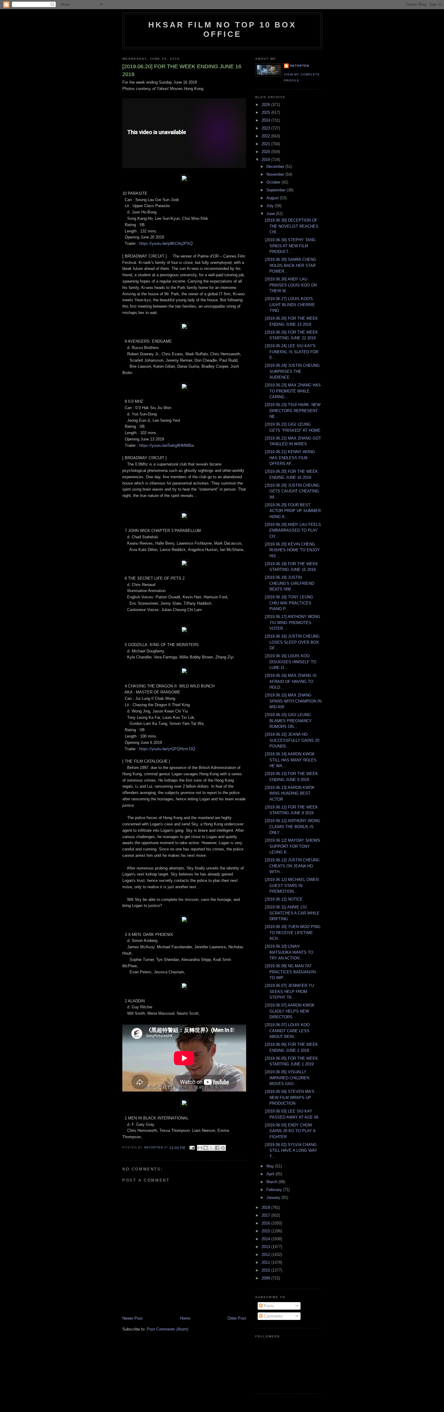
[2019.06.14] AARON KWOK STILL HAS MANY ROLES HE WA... (291, 760)
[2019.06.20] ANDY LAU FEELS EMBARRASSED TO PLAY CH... (293, 530)
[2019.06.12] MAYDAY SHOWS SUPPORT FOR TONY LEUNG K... (292, 846)
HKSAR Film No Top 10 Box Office (222, 29)
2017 (266, 1215)
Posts (268, 1306)
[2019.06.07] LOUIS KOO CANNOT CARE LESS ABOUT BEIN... (287, 1031)
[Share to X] (211, 1148)
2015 (266, 1231)
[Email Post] (191, 1147)
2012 (266, 1254)
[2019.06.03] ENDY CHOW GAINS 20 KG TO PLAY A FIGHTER (290, 1131)
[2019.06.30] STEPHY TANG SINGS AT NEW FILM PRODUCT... (290, 246)
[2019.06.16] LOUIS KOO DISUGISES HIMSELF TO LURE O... (290, 662)
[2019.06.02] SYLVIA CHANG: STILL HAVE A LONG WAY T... (291, 1150)
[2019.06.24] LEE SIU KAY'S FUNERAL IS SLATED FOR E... (291, 352)
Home (185, 1318)
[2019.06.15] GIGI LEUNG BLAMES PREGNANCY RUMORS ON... (288, 720)
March (272, 1182)
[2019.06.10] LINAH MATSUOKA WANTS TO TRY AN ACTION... (289, 952)
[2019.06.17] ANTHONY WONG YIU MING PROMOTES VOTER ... (292, 622)
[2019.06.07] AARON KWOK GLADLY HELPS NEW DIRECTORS (290, 1011)
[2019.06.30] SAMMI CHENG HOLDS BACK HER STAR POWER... (290, 265)
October (274, 182)
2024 (266, 120)
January (274, 1197)
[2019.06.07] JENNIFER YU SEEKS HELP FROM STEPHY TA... (289, 991)
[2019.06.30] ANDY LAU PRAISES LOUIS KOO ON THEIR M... (291, 285)
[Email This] (200, 1148)
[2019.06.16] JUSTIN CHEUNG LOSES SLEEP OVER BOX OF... (292, 642)
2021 (266, 144)
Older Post (236, 1318)
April (270, 1174)
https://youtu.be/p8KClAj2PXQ (166, 243)
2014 (266, 1239)
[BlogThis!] (206, 1148)
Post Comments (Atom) (167, 1329)
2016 (266, 1223)
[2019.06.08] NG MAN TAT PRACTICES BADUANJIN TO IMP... (290, 972)
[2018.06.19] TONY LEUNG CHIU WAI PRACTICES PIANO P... (289, 603)
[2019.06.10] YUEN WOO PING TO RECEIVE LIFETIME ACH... (292, 932)
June (271, 213)
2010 (266, 1270)
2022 (266, 136)
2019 (266, 159)
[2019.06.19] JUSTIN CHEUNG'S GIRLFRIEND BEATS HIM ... (289, 583)
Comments (272, 1316)
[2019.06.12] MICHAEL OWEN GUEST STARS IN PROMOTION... (292, 885)
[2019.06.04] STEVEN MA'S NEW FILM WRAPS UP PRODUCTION (289, 1097)
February (274, 1189)
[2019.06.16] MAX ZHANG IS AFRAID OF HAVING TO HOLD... (291, 681)
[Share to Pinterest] (223, 1148)
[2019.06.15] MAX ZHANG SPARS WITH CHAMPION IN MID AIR (293, 701)
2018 (266, 1207)
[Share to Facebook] (217, 1148)
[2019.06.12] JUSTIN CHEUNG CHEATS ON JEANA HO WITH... (292, 866)
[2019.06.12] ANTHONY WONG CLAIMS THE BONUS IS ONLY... (292, 826)
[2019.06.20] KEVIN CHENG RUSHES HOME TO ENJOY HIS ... (292, 550)
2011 (266, 1262)
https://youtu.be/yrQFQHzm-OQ (167, 749)
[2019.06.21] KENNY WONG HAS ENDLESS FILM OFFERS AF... (290, 458)
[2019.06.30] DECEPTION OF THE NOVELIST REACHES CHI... (291, 226)
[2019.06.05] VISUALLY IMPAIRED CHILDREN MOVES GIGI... (287, 1078)
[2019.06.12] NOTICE (284, 899)
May (270, 1166)
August (273, 198)
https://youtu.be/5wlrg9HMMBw (166, 445)
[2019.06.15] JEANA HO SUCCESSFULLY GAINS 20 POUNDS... (292, 740)
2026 (266, 104)
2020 (266, 151)
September (276, 190)
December (275, 166)
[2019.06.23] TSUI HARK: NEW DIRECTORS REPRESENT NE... (292, 410)
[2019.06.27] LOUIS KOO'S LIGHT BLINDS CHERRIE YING (290, 304)
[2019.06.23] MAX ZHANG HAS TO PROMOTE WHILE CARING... (293, 391)
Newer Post (132, 1318)
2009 (266, 1278)
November (275, 174)
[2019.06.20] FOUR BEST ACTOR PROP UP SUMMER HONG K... (293, 511)
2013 (266, 1246)
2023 (266, 128)
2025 (266, 112)
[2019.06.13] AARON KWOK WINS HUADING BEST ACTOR (290, 793)
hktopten (299, 65)
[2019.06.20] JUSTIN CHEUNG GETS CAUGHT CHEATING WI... (292, 491)
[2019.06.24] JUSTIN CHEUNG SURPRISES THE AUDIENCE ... (292, 371)
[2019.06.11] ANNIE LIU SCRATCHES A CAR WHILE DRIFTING (292, 913)
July (270, 205)
